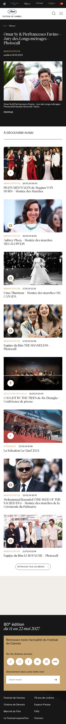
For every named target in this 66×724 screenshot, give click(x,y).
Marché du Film (12, 711)
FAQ (36, 711)
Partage (8, 112)
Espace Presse (42, 704)
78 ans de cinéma (44, 697)
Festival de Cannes (14, 697)
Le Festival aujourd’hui (16, 718)
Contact (38, 718)
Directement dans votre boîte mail (25, 671)
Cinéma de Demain (14, 704)
